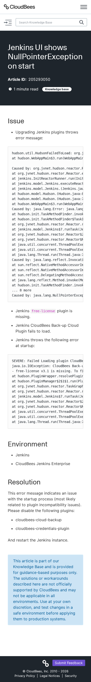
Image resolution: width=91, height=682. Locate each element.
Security (71, 676)
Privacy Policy (25, 676)
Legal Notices (50, 676)
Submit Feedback (69, 663)
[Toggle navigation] (83, 7)
